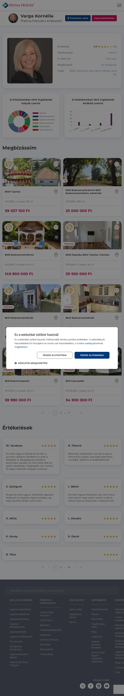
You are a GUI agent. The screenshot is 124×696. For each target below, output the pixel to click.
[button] (31, 363)
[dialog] (62, 348)
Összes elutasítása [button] (55, 355)
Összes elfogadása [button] (92, 355)
